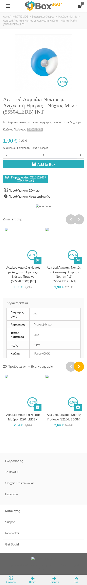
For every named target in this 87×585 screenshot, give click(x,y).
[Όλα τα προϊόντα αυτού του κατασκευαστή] (43, 206)
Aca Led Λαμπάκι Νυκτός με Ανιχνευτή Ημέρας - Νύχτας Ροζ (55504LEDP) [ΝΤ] (64, 274)
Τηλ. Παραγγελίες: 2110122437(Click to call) (25, 179)
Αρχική (7, 16)
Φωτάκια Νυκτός (67, 16)
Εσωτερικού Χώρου (43, 16)
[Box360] (43, 5)
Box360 (33, 565)
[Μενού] (8, 6)
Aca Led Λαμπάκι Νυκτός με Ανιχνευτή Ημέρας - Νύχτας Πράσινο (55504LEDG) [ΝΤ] (23, 274)
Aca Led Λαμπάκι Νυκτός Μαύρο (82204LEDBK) (23, 417)
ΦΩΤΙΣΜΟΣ (21, 16)
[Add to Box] (37, 260)
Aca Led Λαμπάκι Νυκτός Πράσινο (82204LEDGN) (64, 417)
